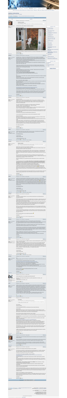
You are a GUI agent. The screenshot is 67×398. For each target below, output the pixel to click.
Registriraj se (36, 10)
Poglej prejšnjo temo (36, 17)
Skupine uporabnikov (30, 10)
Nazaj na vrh (10, 53)
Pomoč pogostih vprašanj (17, 10)
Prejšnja (37, 388)
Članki (43, 8)
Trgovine (35, 8)
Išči (21, 10)
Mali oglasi (26, 8)
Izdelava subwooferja (13, 13)
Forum (31, 8)
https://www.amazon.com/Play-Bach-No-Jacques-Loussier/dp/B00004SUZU (26, 319)
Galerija (39, 8)
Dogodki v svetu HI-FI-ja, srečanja (51, 57)
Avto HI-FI (49, 48)
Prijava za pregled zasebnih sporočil (47, 10)
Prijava (53, 10)
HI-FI (48, 55)
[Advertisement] (33, 3)
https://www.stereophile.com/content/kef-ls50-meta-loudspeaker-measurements (26, 87)
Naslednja (45, 388)
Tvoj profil (40, 10)
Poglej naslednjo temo (43, 17)
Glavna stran (20, 8)
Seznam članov (25, 10)
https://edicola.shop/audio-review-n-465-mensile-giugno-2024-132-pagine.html (26, 261)
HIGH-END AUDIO (50, 53)
